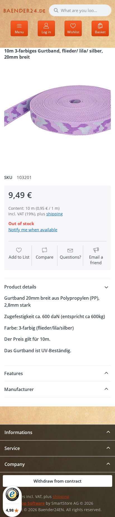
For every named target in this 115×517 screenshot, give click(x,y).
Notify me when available (32, 229)
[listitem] (57, 115)
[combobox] (80, 10)
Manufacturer (19, 389)
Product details (20, 287)
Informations (18, 432)
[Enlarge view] (57, 115)
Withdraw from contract (57, 481)
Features (13, 373)
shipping (54, 213)
